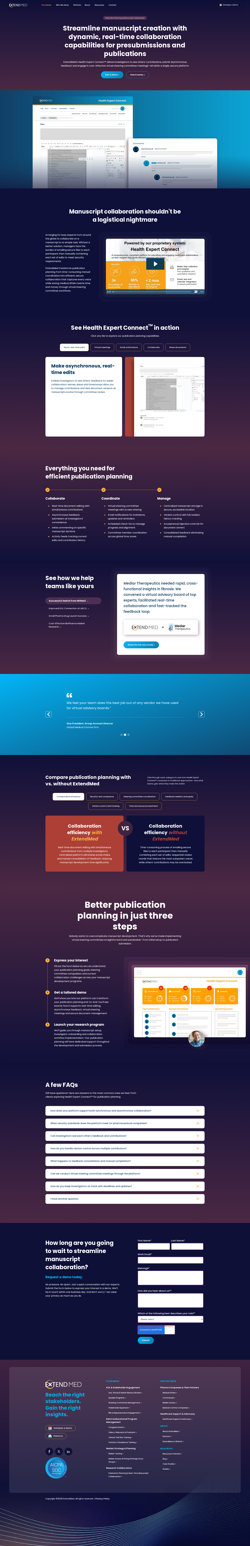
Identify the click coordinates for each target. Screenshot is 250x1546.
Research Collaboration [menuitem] (119, 1468)
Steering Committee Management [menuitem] (124, 1402)
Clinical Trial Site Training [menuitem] (120, 1437)
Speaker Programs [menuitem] (117, 1398)
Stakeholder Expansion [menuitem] (119, 1408)
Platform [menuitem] (166, 1436)
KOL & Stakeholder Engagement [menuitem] (123, 1387)
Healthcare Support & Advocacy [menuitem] (177, 1413)
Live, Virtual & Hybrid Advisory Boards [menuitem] (125, 1392)
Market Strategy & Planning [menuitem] (121, 1448)
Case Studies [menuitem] (169, 1464)
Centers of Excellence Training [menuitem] (122, 1442)
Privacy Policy (102, 1498)
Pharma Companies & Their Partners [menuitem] (179, 1387)
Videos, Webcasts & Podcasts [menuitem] (122, 1432)
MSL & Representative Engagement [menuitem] (124, 1413)
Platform (77, 5)
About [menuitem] (164, 1426)
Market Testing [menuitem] (115, 1453)
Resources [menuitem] (166, 1448)
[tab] (74, 347)
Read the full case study (140, 644)
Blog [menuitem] (165, 1459)
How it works (136, 74)
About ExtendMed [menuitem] (170, 1431)
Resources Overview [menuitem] (172, 1454)
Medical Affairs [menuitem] (169, 1392)
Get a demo (111, 74)
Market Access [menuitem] (169, 1402)
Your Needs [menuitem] (112, 1381)
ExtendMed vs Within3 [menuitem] (172, 1441)
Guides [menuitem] (166, 1469)
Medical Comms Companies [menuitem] (175, 1408)
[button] (121, 735)
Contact (112, 5)
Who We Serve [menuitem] (168, 1381)
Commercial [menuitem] (168, 1398)
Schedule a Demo (230, 5)
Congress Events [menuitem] (116, 1427)
